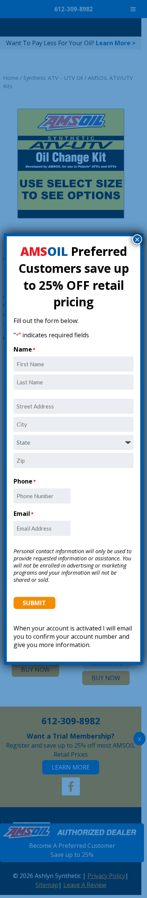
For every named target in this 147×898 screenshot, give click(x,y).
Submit (34, 603)
